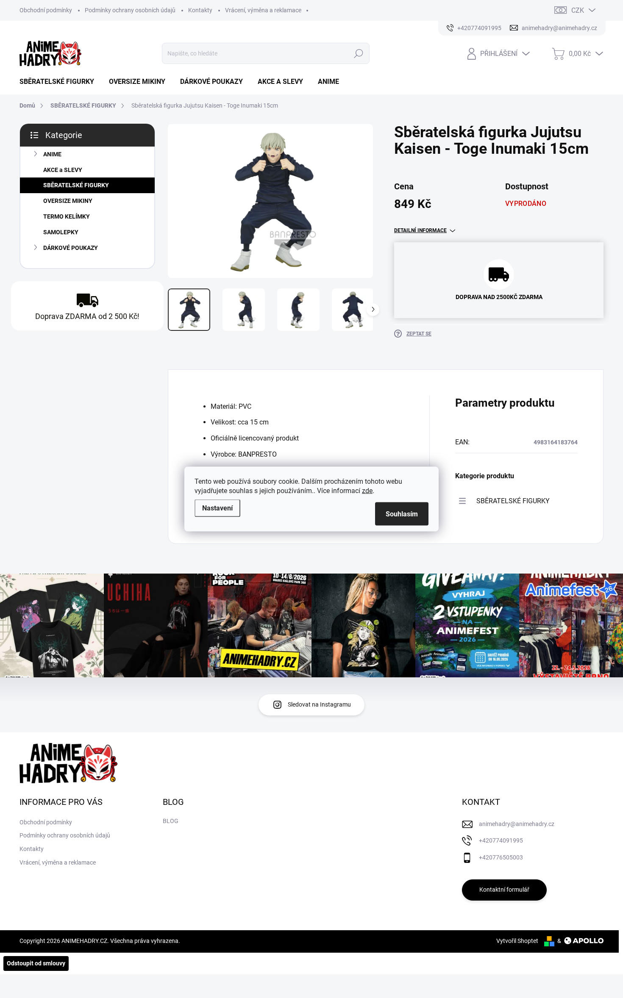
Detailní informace (420, 230)
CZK (577, 10)
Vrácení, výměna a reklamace (263, 10)
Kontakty (200, 10)
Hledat (358, 53)
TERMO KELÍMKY (66, 216)
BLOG (170, 821)
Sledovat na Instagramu (319, 704)
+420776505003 (501, 857)
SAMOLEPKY (60, 232)
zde (367, 491)
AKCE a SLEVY (62, 169)
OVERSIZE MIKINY (67, 200)
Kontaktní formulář (504, 889)
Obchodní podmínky (45, 10)
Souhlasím (402, 514)
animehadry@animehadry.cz (516, 824)
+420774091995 (501, 840)
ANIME (52, 154)
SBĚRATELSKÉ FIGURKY (76, 185)
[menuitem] (59, 81)
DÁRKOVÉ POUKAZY (70, 247)
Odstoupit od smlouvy (36, 963)
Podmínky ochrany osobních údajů (130, 10)
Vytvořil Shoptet (517, 940)
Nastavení (217, 508)
